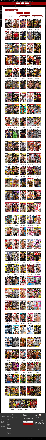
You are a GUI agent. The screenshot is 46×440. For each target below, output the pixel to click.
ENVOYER (28, 423)
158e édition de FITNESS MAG (3, 426)
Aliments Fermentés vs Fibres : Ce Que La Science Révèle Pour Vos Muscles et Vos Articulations (3, 421)
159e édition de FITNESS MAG (3, 417)
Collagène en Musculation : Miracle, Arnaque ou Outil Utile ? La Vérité (9, 426)
